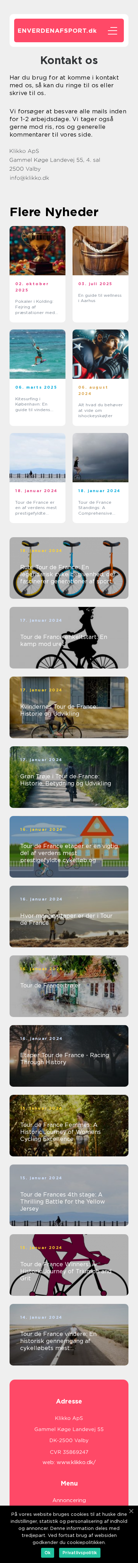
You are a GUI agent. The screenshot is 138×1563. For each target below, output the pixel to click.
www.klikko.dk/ (76, 1462)
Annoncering (69, 1500)
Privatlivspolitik (80, 1552)
